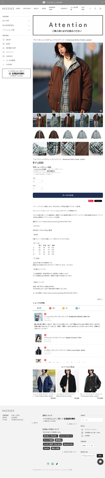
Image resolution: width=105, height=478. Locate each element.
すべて (39, 308)
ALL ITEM (6, 21)
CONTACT (64, 8)
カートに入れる (68, 195)
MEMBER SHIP (52, 8)
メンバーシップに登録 (40, 169)
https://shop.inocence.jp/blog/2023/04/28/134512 (60, 293)
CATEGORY (27, 8)
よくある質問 (74, 8)
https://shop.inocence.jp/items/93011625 (57, 221)
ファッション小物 (8, 30)
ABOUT (36, 8)
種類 (34, 178)
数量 (34, 186)
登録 (100, 455)
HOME (18, 8)
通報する (100, 299)
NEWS (44, 8)
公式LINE (82, 8)
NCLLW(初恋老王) (8, 25)
